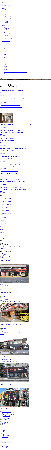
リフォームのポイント (6, 41)
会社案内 (3, 25)
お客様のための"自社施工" (7, 16)
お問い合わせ (4, 8)
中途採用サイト (6, 29)
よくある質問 (6, 22)
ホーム (3, 434)
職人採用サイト (4, 445)
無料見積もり (4, 9)
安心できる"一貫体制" (7, 17)
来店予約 (4, 255)
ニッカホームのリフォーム (6, 435)
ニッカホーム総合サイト (5, 447)
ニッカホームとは (4, 14)
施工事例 (4, 75)
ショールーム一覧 (4, 2)
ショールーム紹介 (4, 439)
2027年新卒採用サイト (7, 28)
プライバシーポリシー (5, 446)
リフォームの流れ (6, 21)
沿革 (4, 27)
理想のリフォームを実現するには (8, 18)
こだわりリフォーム (6, 70)
